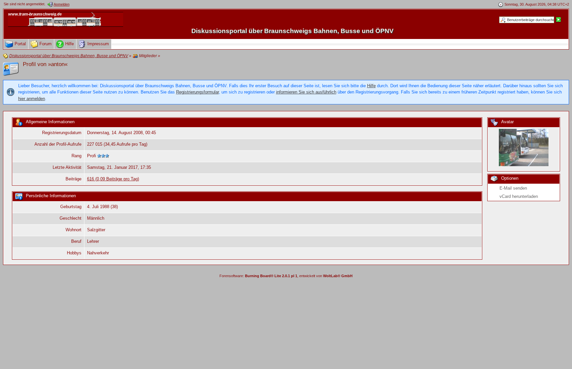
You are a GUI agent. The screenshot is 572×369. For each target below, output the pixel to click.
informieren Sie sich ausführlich (306, 92)
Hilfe (371, 85)
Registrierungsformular (197, 92)
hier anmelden (31, 98)
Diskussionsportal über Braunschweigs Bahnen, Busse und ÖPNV (292, 30)
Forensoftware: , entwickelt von (286, 276)
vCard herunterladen (519, 196)
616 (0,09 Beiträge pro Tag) (113, 178)
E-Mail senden (513, 188)
